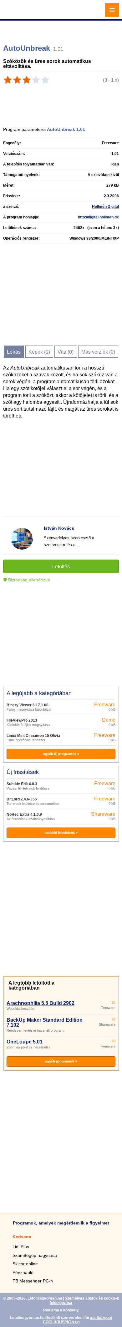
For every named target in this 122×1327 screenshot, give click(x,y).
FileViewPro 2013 (22, 720)
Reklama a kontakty (61, 1310)
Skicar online (25, 1263)
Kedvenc (22, 1236)
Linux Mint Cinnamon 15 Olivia (33, 735)
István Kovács (59, 528)
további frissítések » (61, 832)
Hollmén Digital (105, 206)
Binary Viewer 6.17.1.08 (27, 705)
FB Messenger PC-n (33, 1280)
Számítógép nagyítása (35, 1255)
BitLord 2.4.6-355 (22, 799)
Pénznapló (23, 1272)
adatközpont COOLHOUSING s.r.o (77, 1319)
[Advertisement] (62, 29)
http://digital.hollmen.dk (98, 217)
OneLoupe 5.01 (25, 1041)
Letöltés (61, 566)
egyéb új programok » (61, 754)
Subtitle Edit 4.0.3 (22, 784)
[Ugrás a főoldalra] (22, 13)
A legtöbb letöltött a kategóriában (31, 985)
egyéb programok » (61, 1061)
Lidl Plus (21, 1246)
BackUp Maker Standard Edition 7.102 (45, 1022)
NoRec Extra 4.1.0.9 (24, 814)
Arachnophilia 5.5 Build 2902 (40, 1003)
